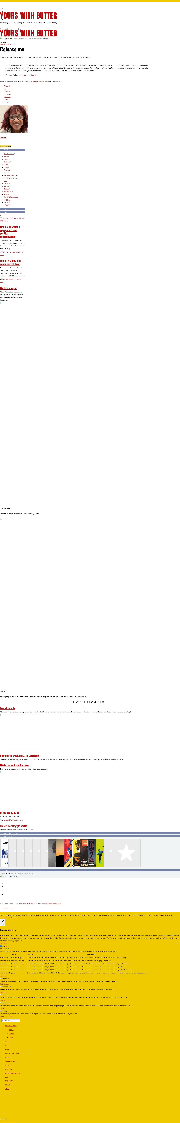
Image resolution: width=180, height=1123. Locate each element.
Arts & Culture (9, 154)
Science (6, 194)
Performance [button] (4, 984)
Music (6, 186)
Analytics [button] (3, 992)
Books (6, 159)
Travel (6, 202)
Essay (6, 167)
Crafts (6, 165)
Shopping (7, 200)
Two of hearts (7, 708)
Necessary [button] (3, 943)
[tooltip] (7, 86)
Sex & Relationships (5, 44)
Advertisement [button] (5, 1000)
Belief (6, 156)
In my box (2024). (10, 812)
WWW (6, 205)
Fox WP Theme (28, 903)
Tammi (3, 137)
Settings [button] (2, 918)
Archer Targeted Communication (52, 903)
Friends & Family (10, 175)
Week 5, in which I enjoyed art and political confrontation (10, 232)
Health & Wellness (10, 178)
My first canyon (8, 288)
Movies (6, 183)
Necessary (5, 946)
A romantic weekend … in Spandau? (19, 755)
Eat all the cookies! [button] (12, 918)
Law (5, 181)
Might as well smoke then (14, 765)
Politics (6, 189)
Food (5, 173)
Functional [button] (3, 976)
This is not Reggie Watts (13, 826)
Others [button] (2, 1008)
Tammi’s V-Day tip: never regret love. (10, 262)
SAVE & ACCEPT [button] (6, 1016)
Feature (6, 170)
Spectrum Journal (30, 75)
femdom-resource (39, 82)
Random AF (8, 192)
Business (7, 162)
